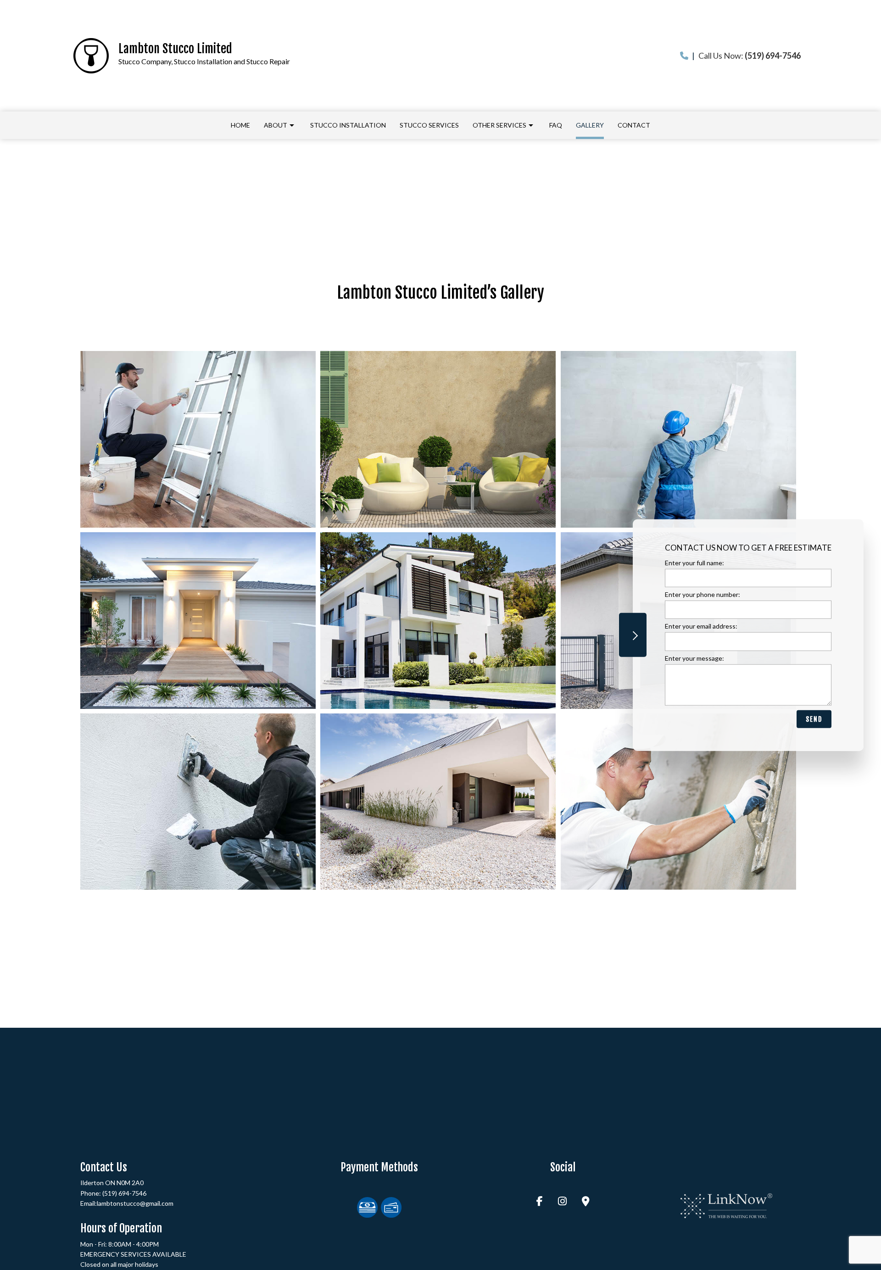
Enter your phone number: (702, 594)
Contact (634, 125)
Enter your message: (694, 658)
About (275, 125)
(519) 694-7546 (124, 1193)
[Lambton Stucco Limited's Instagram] (562, 1202)
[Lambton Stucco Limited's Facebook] (540, 1202)
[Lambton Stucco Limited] (91, 54)
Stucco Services (429, 125)
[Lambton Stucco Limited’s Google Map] (586, 1202)
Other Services (499, 125)
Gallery (590, 125)
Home (240, 125)
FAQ (555, 125)
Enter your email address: (701, 626)
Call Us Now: (746, 55)
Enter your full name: (694, 563)
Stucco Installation (348, 125)
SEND (814, 719)
